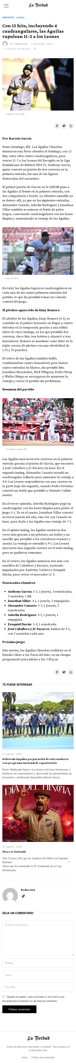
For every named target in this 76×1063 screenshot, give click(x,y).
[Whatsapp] (71, 126)
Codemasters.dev (38, 1050)
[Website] (23, 896)
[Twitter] (64, 126)
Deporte (8, 17)
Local (20, 17)
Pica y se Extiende (14, 851)
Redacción (21, 44)
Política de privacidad (42, 1057)
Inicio (25, 1057)
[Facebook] (57, 126)
